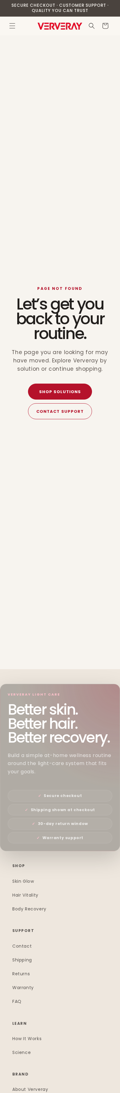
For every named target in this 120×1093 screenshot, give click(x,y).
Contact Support (60, 411)
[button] (12, 26)
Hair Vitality (25, 895)
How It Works (27, 1039)
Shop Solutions (60, 392)
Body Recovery (29, 909)
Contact (22, 946)
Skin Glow (23, 881)
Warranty (23, 987)
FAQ (17, 1001)
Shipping (22, 960)
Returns (21, 974)
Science (21, 1052)
